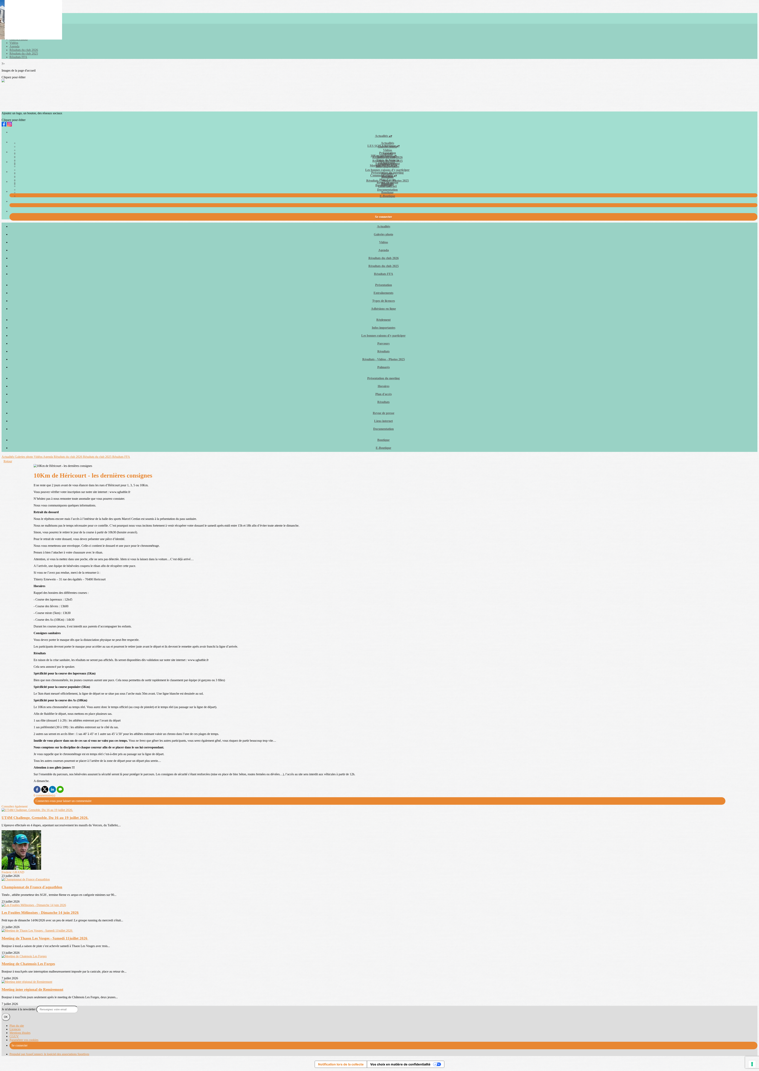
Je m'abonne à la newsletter (19, 1009)
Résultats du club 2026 (23, 50)
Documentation (387, 189)
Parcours (383, 343)
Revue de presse (387, 182)
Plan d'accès (387, 179)
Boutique (387, 192)
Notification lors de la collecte (341, 1064)
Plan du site (16, 1025)
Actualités (387, 143)
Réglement (387, 162)
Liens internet (383, 421)
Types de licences (387, 160)
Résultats (383, 351)
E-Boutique (387, 196)
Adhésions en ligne (383, 308)
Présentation (387, 153)
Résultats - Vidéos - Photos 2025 (383, 359)
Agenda (14, 46)
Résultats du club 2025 (23, 53)
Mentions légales (19, 1032)
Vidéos (13, 42)
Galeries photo (383, 234)
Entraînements (383, 293)
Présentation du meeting (387, 172)
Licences (15, 1029)
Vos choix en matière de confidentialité (400, 1064)
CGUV (14, 1036)
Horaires (383, 386)
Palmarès (383, 367)
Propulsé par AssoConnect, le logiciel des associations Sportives (49, 1054)
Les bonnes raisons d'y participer (387, 170)
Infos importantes (383, 327)
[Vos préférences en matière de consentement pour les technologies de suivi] (752, 1064)
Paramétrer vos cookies (23, 1040)
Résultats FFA (18, 57)
